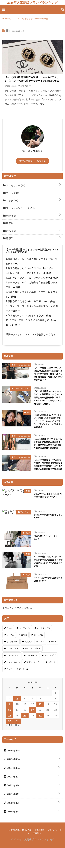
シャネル (10, 635)
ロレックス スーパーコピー (38, 268)
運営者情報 (39, 830)
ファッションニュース (20, 208)
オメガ (54, 642)
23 (9, 715)
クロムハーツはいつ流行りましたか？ (48, 516)
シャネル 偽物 (50, 278)
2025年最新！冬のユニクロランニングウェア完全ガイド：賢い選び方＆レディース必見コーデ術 (48, 561)
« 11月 (9, 725)
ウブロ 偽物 (44, 315)
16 (9, 710)
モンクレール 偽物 (41, 273)
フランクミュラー (33, 662)
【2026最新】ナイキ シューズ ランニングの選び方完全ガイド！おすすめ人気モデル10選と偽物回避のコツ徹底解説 (48, 443)
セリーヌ (52, 662)
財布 (11, 231)
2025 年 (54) (13, 759)
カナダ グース (12, 648)
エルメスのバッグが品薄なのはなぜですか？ (48, 579)
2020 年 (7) (12, 803)
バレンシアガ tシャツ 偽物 (41, 301)
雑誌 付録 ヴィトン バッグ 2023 (46, 537)
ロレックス (38, 635)
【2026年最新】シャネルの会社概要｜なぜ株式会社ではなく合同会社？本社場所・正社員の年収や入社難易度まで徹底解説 (48, 464)
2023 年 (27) (13, 777)
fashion (24, 635)
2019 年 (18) (13, 812)
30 (9, 721)
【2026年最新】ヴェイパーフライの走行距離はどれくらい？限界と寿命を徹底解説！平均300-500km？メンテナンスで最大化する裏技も (48, 398)
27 (40, 715)
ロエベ (41, 642)
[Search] (62, 9)
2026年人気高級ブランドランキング (32, 2)
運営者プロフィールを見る (32, 161)
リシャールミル (13, 662)
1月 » (16, 725)
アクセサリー (15, 185)
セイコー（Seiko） (33, 648)
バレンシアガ (32, 655)
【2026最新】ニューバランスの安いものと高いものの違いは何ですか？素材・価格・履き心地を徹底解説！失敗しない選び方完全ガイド (48, 374)
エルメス (28, 642)
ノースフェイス (43, 628)
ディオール (14, 264)
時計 (11, 216)
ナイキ (9, 628)
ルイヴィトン (24, 628)
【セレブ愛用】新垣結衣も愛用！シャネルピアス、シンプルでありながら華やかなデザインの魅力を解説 (33, 79)
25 (25, 715)
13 (40, 704)
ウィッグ (12, 193)
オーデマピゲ (50, 655)
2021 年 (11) (13, 794)
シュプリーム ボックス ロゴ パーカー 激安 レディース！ (48, 495)
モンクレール (12, 642)
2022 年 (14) (13, 785)
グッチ (9, 669)
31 (17, 721)
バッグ (12, 201)
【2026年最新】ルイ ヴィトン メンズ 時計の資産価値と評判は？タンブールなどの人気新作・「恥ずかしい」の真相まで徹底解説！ (48, 421)
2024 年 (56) (13, 768)
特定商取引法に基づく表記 (20, 830)
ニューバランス (13, 655)
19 (32, 710)
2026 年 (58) (13, 750)
